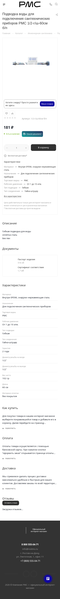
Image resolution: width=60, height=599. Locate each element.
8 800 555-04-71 (30, 544)
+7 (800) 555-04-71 (30, 561)
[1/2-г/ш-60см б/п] (30, 62)
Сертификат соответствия (31, 267)
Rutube (34, 574)
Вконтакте (26, 574)
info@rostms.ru (30, 548)
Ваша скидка (47, 104)
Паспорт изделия (26, 259)
